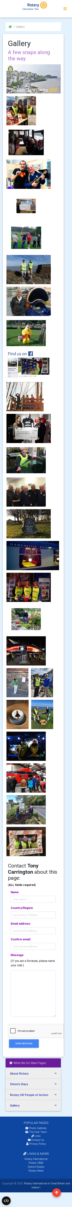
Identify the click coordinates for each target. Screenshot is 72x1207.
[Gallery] (33, 79)
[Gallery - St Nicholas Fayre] (26, 841)
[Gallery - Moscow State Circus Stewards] (28, 587)
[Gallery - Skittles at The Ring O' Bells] (26, 492)
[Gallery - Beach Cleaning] (28, 269)
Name (15, 892)
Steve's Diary (19, 1084)
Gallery (15, 1105)
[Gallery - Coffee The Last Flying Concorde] (17, 714)
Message (17, 955)
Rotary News (36, 1170)
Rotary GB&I (36, 1162)
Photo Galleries (37, 1128)
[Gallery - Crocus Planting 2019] (42, 714)
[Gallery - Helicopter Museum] (26, 778)
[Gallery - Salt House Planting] (26, 619)
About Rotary (19, 1073)
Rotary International (36, 1159)
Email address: (21, 923)
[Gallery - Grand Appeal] (26, 206)
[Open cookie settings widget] (6, 1200)
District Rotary (36, 1166)
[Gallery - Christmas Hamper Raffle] (21, 111)
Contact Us (37, 1140)
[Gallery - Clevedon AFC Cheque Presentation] (42, 683)
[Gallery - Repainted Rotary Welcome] (28, 524)
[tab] (33, 1073)
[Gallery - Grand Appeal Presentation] (28, 428)
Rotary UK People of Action (29, 1095)
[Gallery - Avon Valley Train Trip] (32, 555)
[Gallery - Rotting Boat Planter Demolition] (26, 810)
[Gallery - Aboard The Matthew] (25, 397)
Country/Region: (22, 908)
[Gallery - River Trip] (26, 142)
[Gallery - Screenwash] (26, 460)
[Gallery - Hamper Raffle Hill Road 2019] (26, 746)
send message (23, 1043)
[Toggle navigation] (65, 8)
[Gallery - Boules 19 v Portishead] (17, 683)
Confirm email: (21, 939)
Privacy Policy (37, 1143)
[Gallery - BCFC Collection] (26, 651)
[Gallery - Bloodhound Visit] (28, 301)
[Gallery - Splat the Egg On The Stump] (26, 333)
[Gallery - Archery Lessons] (26, 238)
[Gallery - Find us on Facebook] (28, 365)
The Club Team (38, 1132)
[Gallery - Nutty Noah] (28, 174)
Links (38, 1136)
